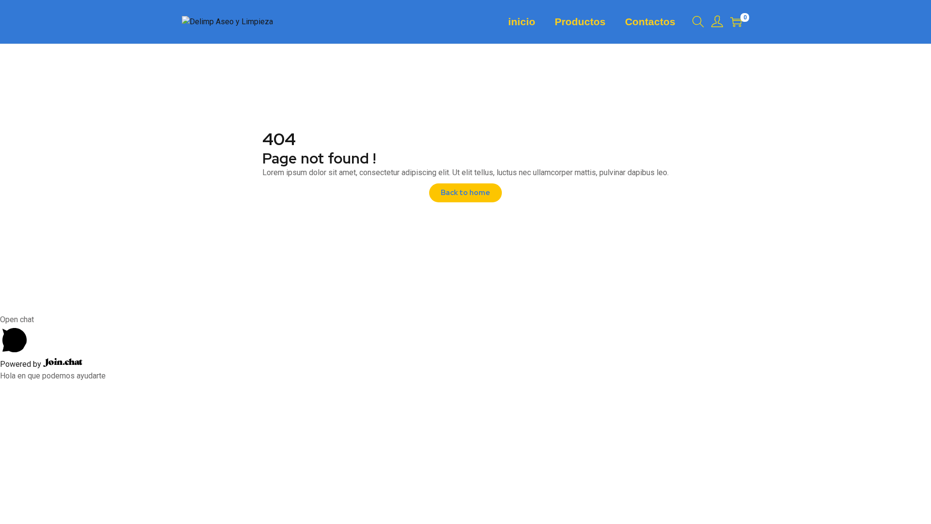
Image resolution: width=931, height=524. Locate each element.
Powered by (21, 364)
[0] (736, 22)
